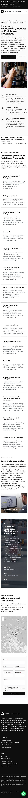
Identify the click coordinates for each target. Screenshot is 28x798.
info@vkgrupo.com (6, 747)
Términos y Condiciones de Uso (9, 763)
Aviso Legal (4, 756)
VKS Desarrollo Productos (12, 11)
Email (5, 666)
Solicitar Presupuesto (7, 57)
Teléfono (17, 666)
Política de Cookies (6, 758)
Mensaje (5, 679)
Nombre (5, 659)
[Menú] (26, 11)
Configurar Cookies (6, 766)
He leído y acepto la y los (15, 689)
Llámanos (21, 57)
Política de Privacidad (6, 761)
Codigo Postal (7, 672)
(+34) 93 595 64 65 (6, 744)
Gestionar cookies (16, 6)
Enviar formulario (14, 693)
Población (18, 672)
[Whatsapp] (23, 793)
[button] (14, 634)
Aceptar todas (4, 6)
